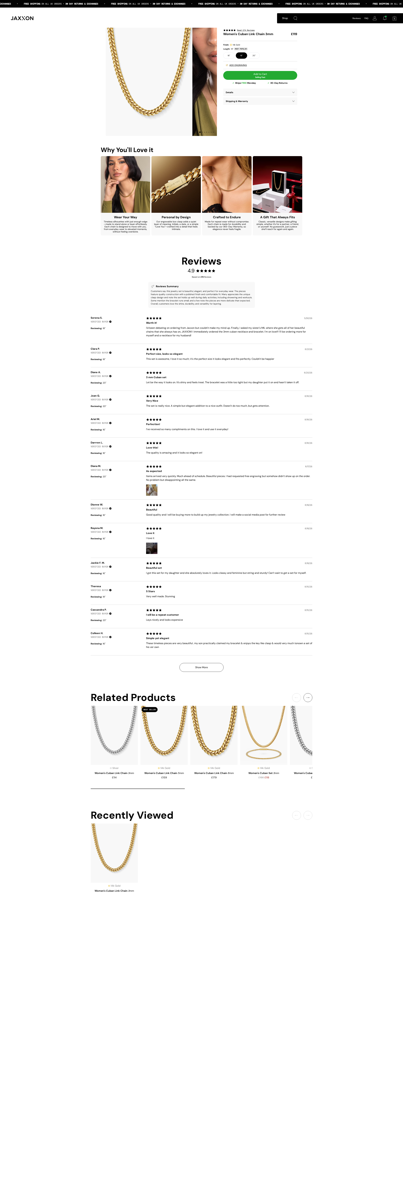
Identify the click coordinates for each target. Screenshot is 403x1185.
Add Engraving (238, 65)
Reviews (356, 18)
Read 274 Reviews (246, 30)
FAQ (366, 18)
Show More (201, 667)
